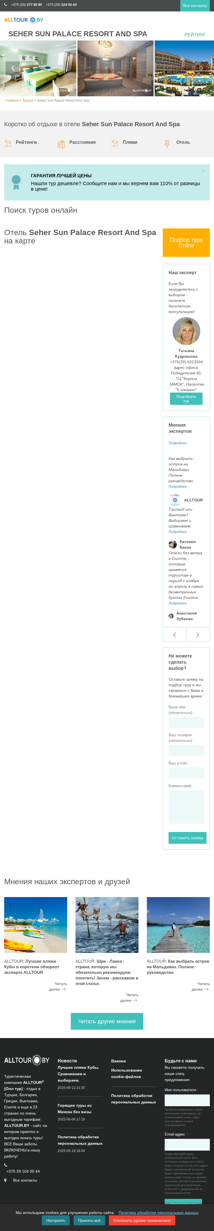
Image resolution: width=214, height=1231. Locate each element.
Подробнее (178, 443)
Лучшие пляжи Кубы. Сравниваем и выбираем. (78, 1073)
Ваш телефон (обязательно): (181, 738)
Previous (13, 68)
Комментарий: (180, 786)
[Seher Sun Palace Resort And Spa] (38, 68)
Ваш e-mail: (178, 763)
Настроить (55, 1220)
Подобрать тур (186, 398)
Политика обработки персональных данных (158, 1212)
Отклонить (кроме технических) (142, 1220)
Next (201, 68)
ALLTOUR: (31, 967)
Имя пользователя (182, 1090)
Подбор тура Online (186, 242)
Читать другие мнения (107, 1021)
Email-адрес (176, 1134)
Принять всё (89, 1220)
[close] (203, 171)
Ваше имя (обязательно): (181, 710)
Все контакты (195, 5)
